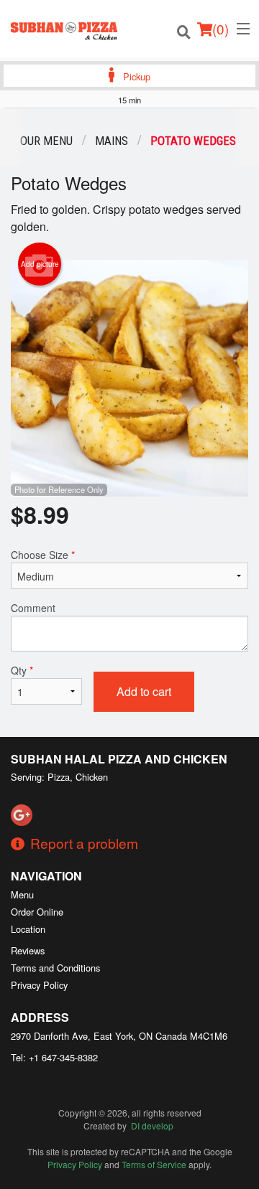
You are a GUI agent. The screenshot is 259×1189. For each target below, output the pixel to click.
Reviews (28, 950)
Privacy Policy (39, 985)
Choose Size (43, 554)
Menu (22, 894)
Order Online (37, 911)
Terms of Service (154, 1164)
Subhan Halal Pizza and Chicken (119, 759)
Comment (33, 608)
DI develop (152, 1125)
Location (28, 929)
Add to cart (144, 691)
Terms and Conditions (55, 967)
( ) (220, 28)
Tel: (54, 1057)
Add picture (40, 264)
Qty (22, 670)
